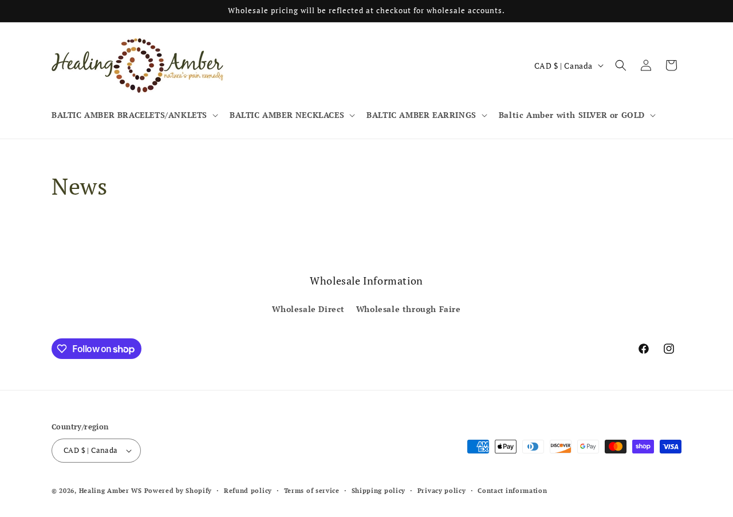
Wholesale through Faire (408, 308)
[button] (134, 115)
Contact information (512, 491)
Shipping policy (379, 491)
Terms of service (312, 491)
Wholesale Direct (308, 308)
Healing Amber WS (110, 491)
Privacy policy (441, 491)
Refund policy (248, 491)
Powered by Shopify (178, 491)
